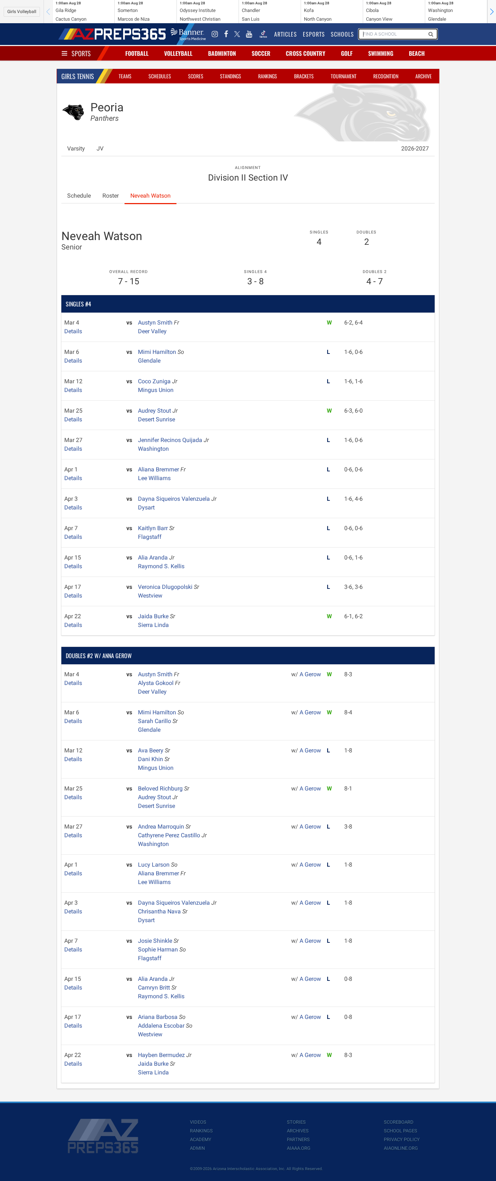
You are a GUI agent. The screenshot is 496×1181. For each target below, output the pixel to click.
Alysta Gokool (156, 683)
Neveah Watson (150, 195)
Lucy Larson (154, 864)
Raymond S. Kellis (161, 566)
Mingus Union (156, 390)
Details (73, 331)
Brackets (304, 76)
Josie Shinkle (156, 940)
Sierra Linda (153, 625)
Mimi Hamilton (158, 351)
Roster (110, 195)
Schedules (160, 76)
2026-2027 (415, 148)
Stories (296, 1122)
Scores (195, 76)
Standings (230, 76)
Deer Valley (152, 331)
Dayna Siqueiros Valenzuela (174, 498)
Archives (298, 1130)
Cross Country (305, 53)
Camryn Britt (154, 987)
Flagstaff (150, 536)
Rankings (267, 76)
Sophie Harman (158, 949)
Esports (314, 34)
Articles (285, 34)
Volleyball (178, 53)
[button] (491, 11)
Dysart (146, 507)
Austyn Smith (156, 322)
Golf (347, 53)
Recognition (385, 76)
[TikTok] (263, 34)
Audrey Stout (155, 410)
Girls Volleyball (21, 11)
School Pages (400, 1130)
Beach (417, 53)
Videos (198, 1122)
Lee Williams (154, 478)
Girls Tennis (77, 76)
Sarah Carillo (155, 721)
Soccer (261, 53)
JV (100, 148)
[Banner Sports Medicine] (188, 34)
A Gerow (310, 674)
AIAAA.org (298, 1148)
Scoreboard (399, 1122)
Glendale (149, 360)
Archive (423, 76)
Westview (150, 595)
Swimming (380, 53)
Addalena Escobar (162, 1025)
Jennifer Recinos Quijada (171, 440)
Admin (197, 1148)
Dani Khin (151, 759)
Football (137, 53)
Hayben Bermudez (162, 1055)
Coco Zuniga (155, 381)
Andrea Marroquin (162, 826)
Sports (81, 53)
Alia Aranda (153, 557)
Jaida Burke (154, 616)
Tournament (344, 76)
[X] (237, 34)
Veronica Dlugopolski (166, 586)
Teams (125, 76)
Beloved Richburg (161, 788)
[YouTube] (249, 34)
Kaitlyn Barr (153, 528)
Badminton (222, 53)
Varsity (76, 148)
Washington (153, 448)
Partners (298, 1139)
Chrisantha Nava (160, 911)
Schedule (79, 195)
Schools (342, 34)
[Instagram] (215, 34)
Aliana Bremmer (159, 469)
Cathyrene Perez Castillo (170, 835)
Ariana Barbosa (158, 1016)
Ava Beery (151, 750)
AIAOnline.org (401, 1148)
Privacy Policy (402, 1139)
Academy (200, 1139)
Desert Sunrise (156, 419)
